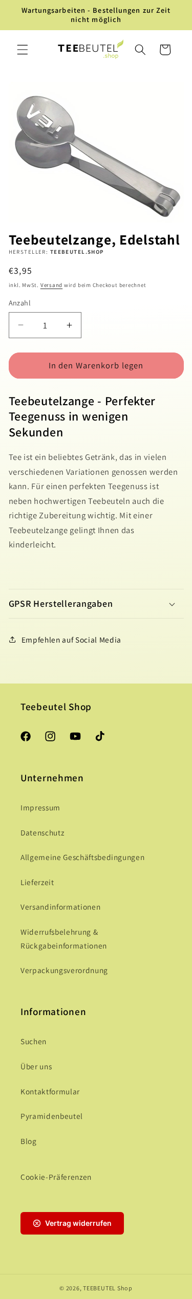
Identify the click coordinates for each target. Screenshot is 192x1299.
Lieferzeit (37, 882)
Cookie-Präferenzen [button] (56, 1177)
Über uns (36, 1066)
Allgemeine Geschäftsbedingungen (82, 857)
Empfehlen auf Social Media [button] (71, 639)
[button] (22, 49)
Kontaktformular (50, 1091)
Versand (51, 285)
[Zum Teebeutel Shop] (90, 49)
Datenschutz (42, 832)
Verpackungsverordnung (64, 970)
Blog (28, 1141)
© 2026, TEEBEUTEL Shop (96, 1288)
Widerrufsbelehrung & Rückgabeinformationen (63, 939)
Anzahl (20, 302)
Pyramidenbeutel (51, 1116)
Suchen (33, 1041)
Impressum (40, 807)
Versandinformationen (60, 906)
